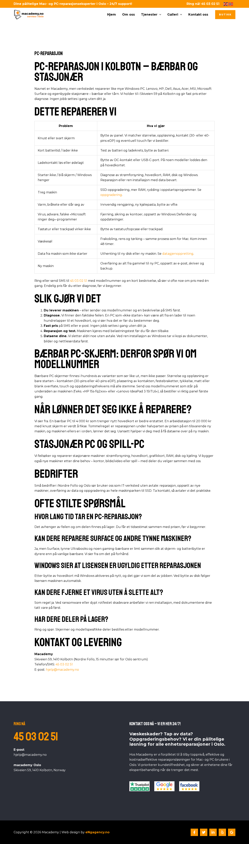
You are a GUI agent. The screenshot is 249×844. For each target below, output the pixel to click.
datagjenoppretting (177, 253)
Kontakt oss (198, 14)
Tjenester (149, 14)
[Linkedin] (213, 832)
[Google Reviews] (231, 832)
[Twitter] (203, 832)
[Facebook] (194, 832)
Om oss (128, 14)
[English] (225, 4)
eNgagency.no (97, 832)
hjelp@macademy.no (62, 669)
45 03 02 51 (78, 281)
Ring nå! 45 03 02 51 (203, 4)
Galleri (172, 14)
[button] (159, 14)
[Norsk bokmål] (230, 4)
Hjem (111, 14)
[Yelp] (222, 832)
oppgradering (111, 195)
